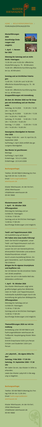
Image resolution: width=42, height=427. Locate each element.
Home (7, 23)
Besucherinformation (23, 23)
